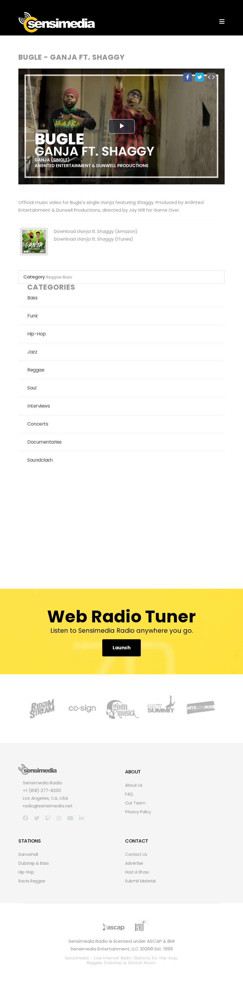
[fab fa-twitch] (48, 818)
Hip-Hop (36, 333)
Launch (121, 647)
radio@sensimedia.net (48, 806)
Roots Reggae (31, 881)
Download (84, 231)
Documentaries (44, 442)
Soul (31, 387)
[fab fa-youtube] (70, 818)
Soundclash (39, 460)
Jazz (32, 351)
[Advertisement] (121, 526)
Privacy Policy (138, 812)
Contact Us (136, 854)
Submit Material (140, 881)
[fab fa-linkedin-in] (81, 818)
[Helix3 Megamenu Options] (222, 22)
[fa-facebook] (25, 818)
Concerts (37, 424)
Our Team (135, 803)
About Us (133, 785)
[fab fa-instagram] (59, 818)
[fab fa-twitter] (36, 818)
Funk (32, 315)
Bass (67, 277)
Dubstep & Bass (33, 863)
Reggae (54, 277)
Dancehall (28, 854)
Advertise (134, 863)
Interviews (38, 406)
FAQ (129, 794)
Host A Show (137, 872)
